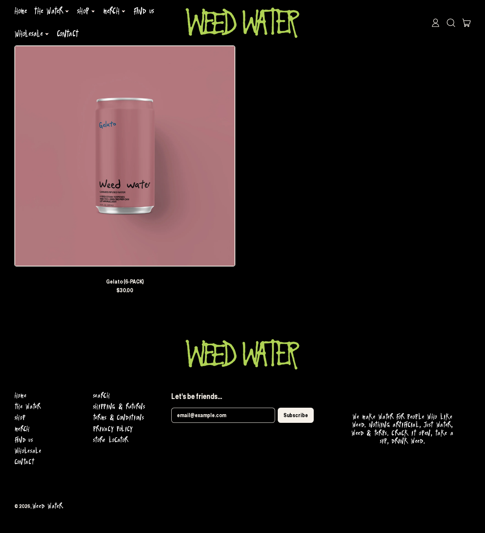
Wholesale (27, 451)
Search (101, 396)
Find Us (143, 11)
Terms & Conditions (118, 418)
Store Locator (110, 440)
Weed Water (47, 506)
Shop (19, 418)
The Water (27, 407)
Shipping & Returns (119, 407)
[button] (450, 22)
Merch (22, 429)
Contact (67, 34)
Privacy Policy (113, 429)
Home (20, 11)
